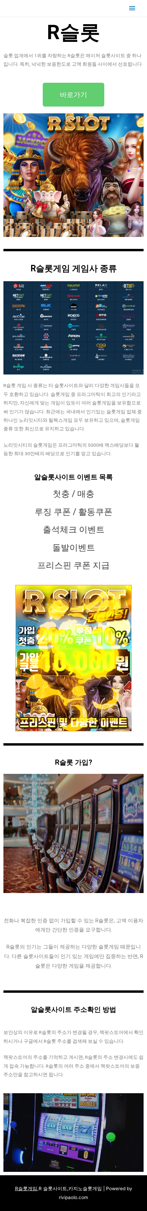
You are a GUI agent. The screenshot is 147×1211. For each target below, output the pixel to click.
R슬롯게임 (26, 1188)
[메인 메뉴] (132, 8)
